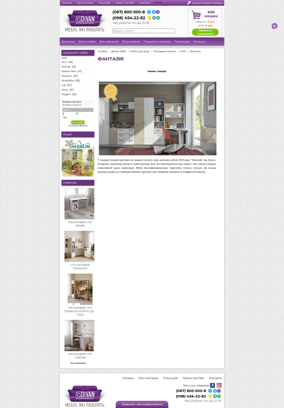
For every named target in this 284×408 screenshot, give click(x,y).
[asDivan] (86, 21)
